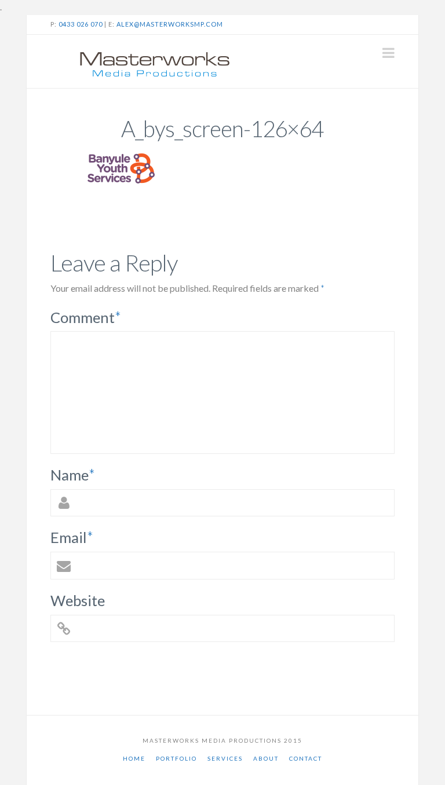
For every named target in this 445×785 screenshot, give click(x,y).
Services (225, 758)
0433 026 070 (81, 24)
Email (72, 537)
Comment (86, 317)
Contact (305, 758)
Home (134, 758)
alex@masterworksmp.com (169, 24)
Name (73, 474)
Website (77, 600)
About (266, 758)
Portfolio (176, 758)
